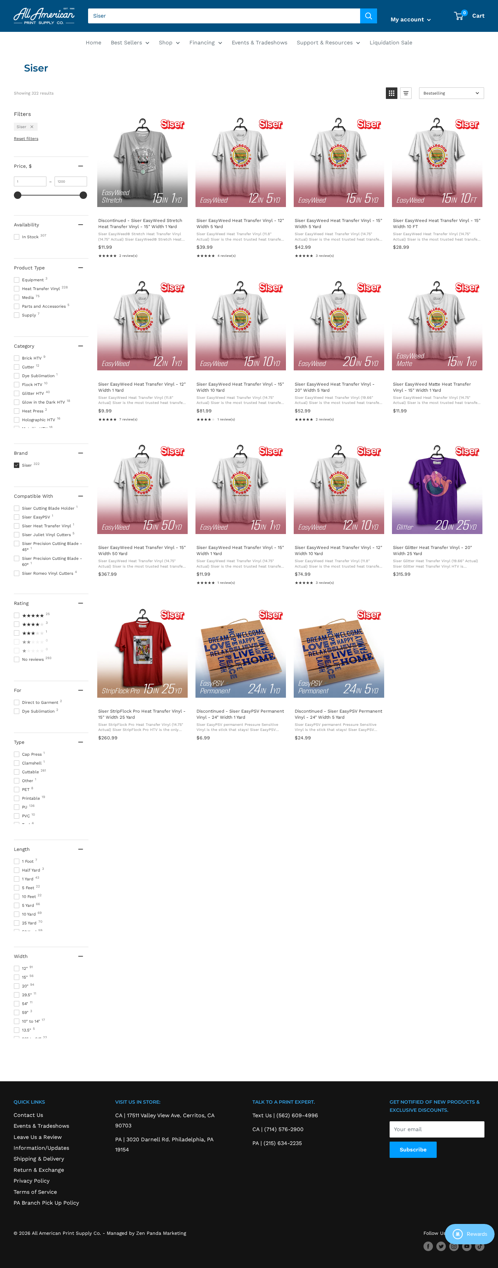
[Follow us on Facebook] (428, 1246)
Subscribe (413, 1149)
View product (142, 205)
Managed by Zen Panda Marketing (146, 1233)
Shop (165, 42)
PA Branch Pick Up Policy (46, 1203)
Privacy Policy (31, 1181)
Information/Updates (41, 1148)
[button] (391, 93)
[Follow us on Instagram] (454, 1246)
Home (93, 42)
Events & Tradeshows (259, 42)
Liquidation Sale (391, 42)
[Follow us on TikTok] (479, 1246)
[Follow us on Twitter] (441, 1246)
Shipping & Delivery (39, 1158)
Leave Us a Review (38, 1137)
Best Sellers (126, 42)
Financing (202, 42)
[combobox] (224, 15)
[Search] (368, 15)
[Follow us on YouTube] (467, 1246)
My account (408, 19)
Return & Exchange (39, 1170)
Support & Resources (325, 42)
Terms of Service (35, 1192)
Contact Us (28, 1115)
